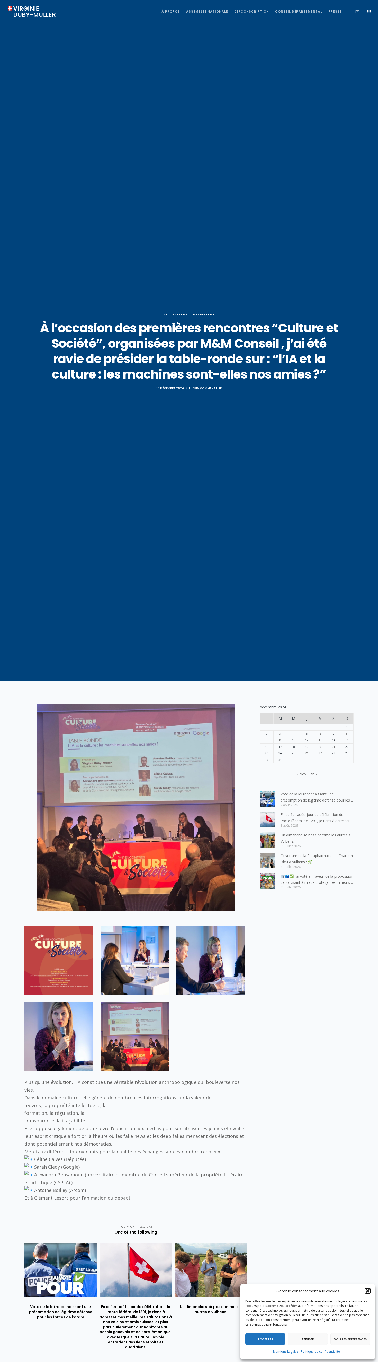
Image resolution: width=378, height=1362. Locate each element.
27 (320, 753)
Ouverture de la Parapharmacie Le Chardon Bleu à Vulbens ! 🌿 (317, 858)
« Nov (301, 773)
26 (306, 753)
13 (320, 740)
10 (280, 740)
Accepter (265, 1339)
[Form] (354, 11)
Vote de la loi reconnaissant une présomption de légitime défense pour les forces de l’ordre (315, 797)
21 (333, 747)
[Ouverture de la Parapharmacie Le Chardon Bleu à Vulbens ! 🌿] (267, 861)
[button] (367, 1290)
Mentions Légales (285, 1351)
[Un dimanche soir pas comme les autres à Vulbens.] (267, 840)
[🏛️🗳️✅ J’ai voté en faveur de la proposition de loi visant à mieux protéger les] (267, 881)
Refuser (308, 1339)
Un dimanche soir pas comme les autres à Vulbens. (316, 838)
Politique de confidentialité (320, 1351)
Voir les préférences (350, 1339)
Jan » (313, 773)
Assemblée (203, 314)
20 (320, 747)
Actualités (176, 314)
